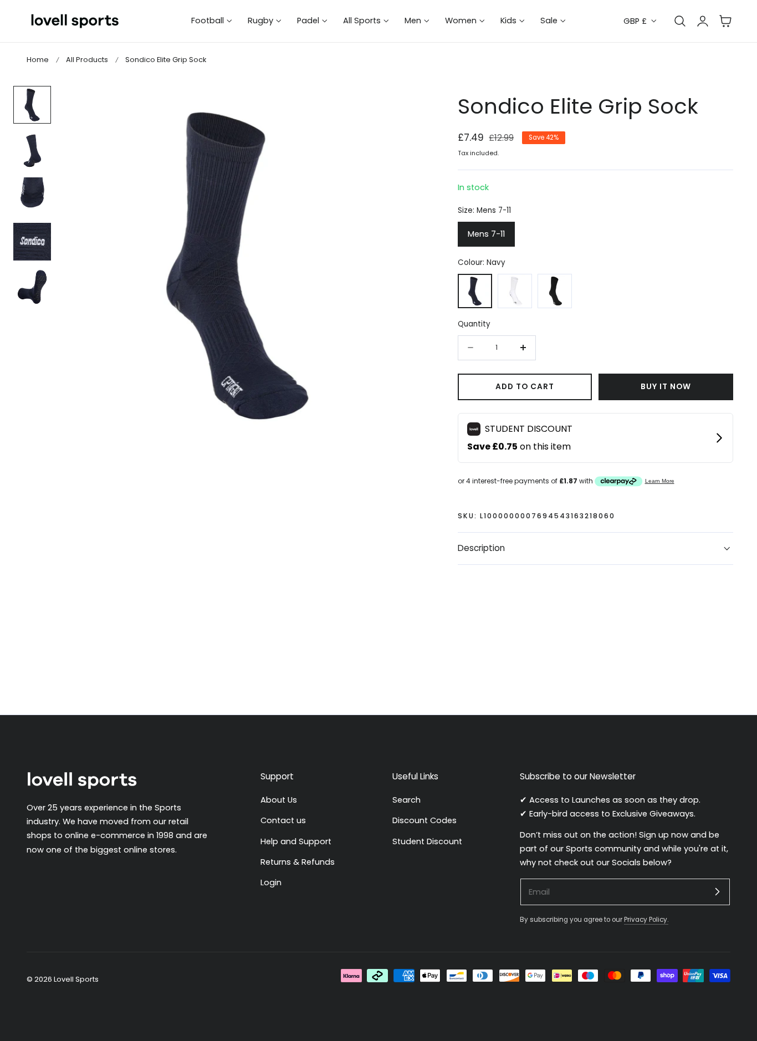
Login (271, 882)
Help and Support (295, 841)
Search (406, 799)
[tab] (32, 105)
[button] (725, 21)
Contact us (283, 820)
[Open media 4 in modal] (395, 106)
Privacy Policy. (646, 919)
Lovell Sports (76, 979)
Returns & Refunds (297, 862)
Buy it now (666, 386)
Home (38, 59)
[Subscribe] (717, 891)
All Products (87, 59)
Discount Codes (424, 820)
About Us (278, 799)
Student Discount (427, 841)
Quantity (474, 324)
